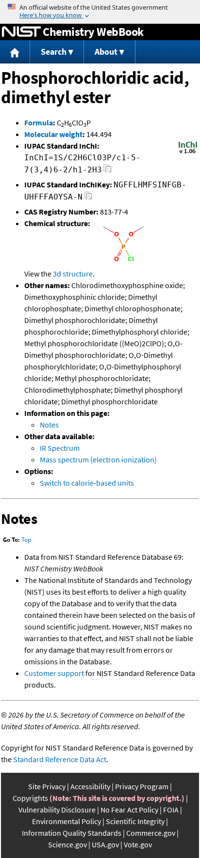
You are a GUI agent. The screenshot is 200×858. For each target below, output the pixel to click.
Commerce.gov (150, 833)
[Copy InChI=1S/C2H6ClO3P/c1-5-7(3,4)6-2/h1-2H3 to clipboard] (107, 171)
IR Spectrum (60, 448)
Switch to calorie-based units (87, 483)
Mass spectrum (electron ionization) (98, 459)
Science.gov (67, 844)
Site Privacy (47, 786)
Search (54, 51)
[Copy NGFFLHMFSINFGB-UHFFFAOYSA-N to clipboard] (88, 198)
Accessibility (90, 786)
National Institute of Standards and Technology (21, 32)
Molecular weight (53, 134)
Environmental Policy (66, 821)
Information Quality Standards (71, 833)
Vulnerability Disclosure (57, 809)
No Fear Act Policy (129, 809)
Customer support (54, 673)
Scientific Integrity (135, 821)
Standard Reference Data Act (59, 759)
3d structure (73, 273)
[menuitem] (15, 52)
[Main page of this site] (15, 52)
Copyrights (30, 798)
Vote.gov (138, 844)
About (106, 51)
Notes (49, 424)
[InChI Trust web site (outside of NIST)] (188, 152)
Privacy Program (141, 786)
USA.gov (105, 844)
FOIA (171, 809)
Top (26, 540)
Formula (38, 122)
